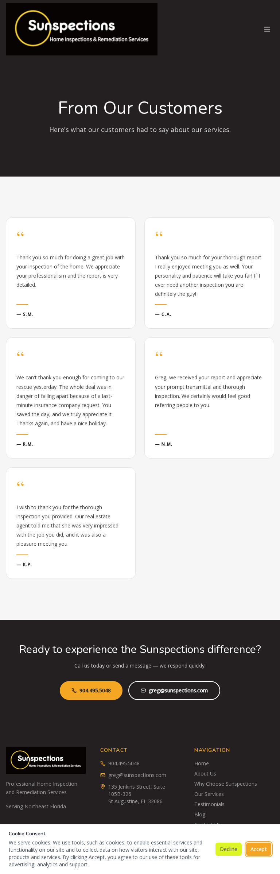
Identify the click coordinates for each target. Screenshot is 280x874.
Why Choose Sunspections (225, 783)
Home (201, 763)
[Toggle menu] (267, 29)
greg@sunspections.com (178, 690)
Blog (199, 814)
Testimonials (209, 804)
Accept (258, 849)
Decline (228, 849)
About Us (205, 773)
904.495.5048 (95, 690)
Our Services (209, 793)
